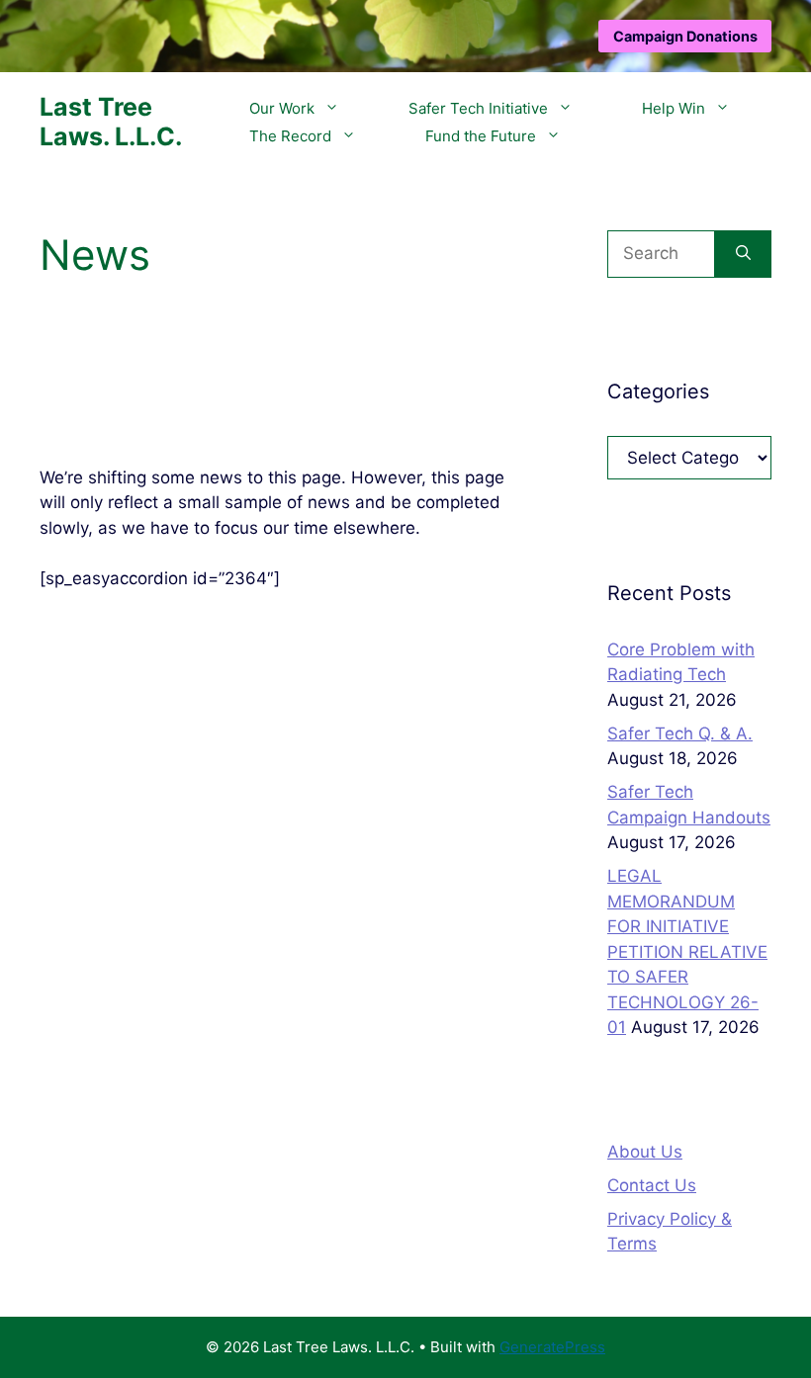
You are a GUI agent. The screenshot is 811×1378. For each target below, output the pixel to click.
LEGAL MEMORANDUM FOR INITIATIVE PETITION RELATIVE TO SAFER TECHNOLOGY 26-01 (687, 951)
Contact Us (651, 1185)
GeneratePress (552, 1346)
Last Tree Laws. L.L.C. (111, 121)
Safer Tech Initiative (478, 108)
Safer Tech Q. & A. (680, 733)
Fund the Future (480, 136)
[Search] (743, 254)
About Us (644, 1152)
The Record (290, 136)
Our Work (282, 108)
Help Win (673, 108)
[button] (337, 109)
